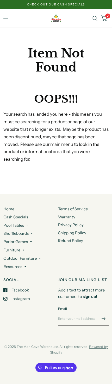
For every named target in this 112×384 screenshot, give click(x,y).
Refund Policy (70, 240)
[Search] (95, 18)
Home (8, 208)
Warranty (66, 216)
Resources (12, 266)
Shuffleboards (16, 233)
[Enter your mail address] (103, 319)
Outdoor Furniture (20, 258)
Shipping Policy (72, 232)
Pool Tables (13, 225)
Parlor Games (15, 241)
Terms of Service (73, 208)
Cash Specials (15, 216)
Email (62, 309)
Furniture (11, 250)
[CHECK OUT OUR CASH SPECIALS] (56, 4)
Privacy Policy (71, 224)
